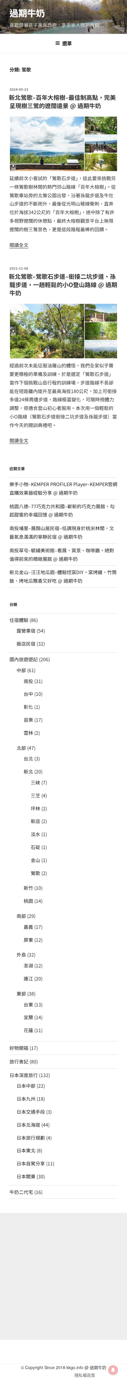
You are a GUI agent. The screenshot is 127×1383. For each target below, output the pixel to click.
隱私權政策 (84, 1375)
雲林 (28, 732)
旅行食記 (18, 1061)
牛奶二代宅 (21, 1191)
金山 (35, 860)
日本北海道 (28, 1124)
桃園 (28, 900)
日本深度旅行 (23, 1075)
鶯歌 (35, 873)
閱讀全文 (18, 244)
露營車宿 (26, 630)
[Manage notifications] (113, 1370)
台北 (28, 758)
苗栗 (28, 719)
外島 (21, 954)
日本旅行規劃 (31, 1137)
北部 (21, 747)
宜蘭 (28, 1017)
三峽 (35, 782)
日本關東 (26, 1176)
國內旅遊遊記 (23, 659)
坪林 (35, 808)
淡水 (35, 834)
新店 (35, 821)
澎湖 (28, 965)
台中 (28, 693)
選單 (67, 43)
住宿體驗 (18, 619)
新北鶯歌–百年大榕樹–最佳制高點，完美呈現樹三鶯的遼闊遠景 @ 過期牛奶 (62, 101)
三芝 (35, 795)
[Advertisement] (63, 1276)
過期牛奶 (27, 12)
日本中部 (26, 1085)
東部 (21, 993)
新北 (28, 771)
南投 (28, 681)
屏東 (28, 939)
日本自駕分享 (31, 1163)
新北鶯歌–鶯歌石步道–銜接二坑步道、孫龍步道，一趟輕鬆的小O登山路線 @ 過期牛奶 (63, 284)
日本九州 (26, 1098)
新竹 (28, 887)
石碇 (35, 847)
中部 (21, 670)
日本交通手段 (31, 1111)
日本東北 (26, 1150)
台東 (28, 1004)
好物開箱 (18, 1047)
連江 (28, 978)
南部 (21, 915)
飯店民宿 (26, 643)
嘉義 (28, 926)
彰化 (28, 706)
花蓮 (28, 1030)
